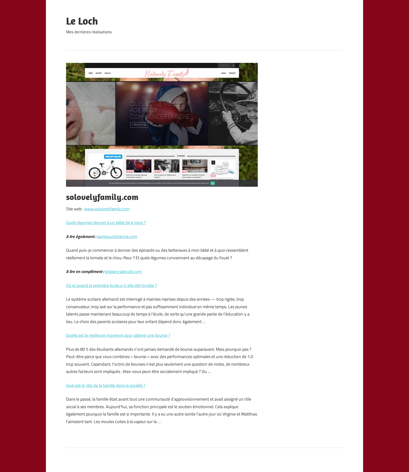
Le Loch (82, 20)
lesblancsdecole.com (123, 271)
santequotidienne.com (117, 236)
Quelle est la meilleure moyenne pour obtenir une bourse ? (118, 335)
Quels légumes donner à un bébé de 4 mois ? (106, 222)
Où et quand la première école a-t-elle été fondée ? (111, 285)
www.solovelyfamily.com (106, 209)
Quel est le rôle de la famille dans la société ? (105, 385)
